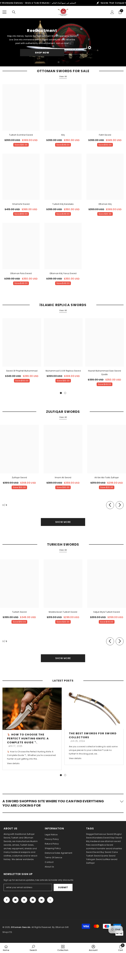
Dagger (90, 834)
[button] (63, 803)
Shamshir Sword (21, 204)
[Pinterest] (24, 900)
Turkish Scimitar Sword (21, 134)
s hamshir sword (103, 848)
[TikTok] (33, 900)
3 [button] (67, 62)
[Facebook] (7, 900)
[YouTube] (41, 900)
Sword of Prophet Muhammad (22, 370)
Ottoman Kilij (105, 204)
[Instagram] (15, 900)
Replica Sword (105, 844)
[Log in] (112, 12)
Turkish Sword (19, 612)
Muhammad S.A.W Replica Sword (63, 370)
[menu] (4, 12)
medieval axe (97, 841)
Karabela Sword (101, 837)
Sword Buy (98, 852)
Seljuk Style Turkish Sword (106, 612)
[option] (63, 42)
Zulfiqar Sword (19, 477)
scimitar (90, 848)
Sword (89, 852)
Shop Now (42, 52)
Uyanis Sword (108, 855)
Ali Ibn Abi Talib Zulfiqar (106, 477)
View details (13, 763)
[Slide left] (110, 505)
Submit (63, 887)
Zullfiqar (90, 863)
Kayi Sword (116, 837)
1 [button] (59, 62)
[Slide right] (120, 505)
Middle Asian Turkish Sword (63, 612)
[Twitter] (50, 900)
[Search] (14, 12)
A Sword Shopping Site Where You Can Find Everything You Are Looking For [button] (53, 803)
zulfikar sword (110, 859)
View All (63, 76)
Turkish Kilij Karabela (63, 204)
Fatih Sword (105, 134)
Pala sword (92, 844)
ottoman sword (113, 841)
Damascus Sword (103, 834)
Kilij (63, 134)
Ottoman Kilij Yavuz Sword (63, 273)
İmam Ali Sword (63, 477)
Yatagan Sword (94, 859)
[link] (33, 947)
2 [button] (63, 62)
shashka (117, 848)
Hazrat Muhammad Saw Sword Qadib (104, 372)
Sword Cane (111, 852)
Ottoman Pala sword (21, 273)
